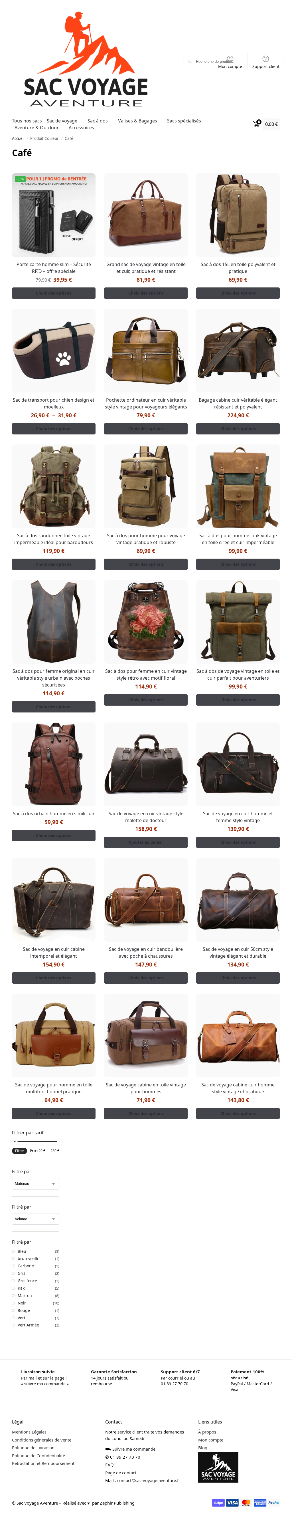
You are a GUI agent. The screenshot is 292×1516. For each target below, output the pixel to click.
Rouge (24, 1300)
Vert (21, 1307)
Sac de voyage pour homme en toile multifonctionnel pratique (53, 1078)
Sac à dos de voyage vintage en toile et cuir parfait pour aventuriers (234, 668)
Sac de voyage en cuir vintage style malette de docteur (143, 809)
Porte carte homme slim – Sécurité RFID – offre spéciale (53, 266)
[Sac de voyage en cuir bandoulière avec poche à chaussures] (144, 892)
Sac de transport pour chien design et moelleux (53, 400)
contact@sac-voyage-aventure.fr (147, 1470)
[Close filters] (61, 1123)
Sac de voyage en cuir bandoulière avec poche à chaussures (144, 944)
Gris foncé (27, 1270)
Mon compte (226, 66)
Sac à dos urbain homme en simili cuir (53, 806)
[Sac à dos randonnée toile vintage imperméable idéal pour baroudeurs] (53, 483)
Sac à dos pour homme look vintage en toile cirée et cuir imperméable (234, 534)
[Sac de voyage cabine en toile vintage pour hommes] (144, 1026)
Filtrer (19, 1141)
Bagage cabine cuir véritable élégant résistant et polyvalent (234, 400)
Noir (22, 1293)
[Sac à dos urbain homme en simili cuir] (53, 758)
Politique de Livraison (33, 1437)
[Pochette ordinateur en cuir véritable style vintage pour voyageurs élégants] (144, 348)
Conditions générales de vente (41, 1430)
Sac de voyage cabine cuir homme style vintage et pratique (234, 1078)
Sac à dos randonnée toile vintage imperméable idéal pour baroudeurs (53, 534)
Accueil (18, 138)
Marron (25, 1285)
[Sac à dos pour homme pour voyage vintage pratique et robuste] (144, 483)
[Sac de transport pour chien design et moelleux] (53, 348)
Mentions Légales (29, 1422)
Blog (199, 1437)
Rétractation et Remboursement (43, 1453)
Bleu (22, 1241)
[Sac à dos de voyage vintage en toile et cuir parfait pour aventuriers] (234, 617)
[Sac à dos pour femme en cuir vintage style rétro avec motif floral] (144, 617)
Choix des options (53, 291)
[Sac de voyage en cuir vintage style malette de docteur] (144, 758)
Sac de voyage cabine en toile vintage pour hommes (144, 1078)
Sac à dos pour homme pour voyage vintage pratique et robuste (144, 534)
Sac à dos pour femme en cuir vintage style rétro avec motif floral (143, 668)
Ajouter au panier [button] (144, 835)
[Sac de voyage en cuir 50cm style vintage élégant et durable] (234, 892)
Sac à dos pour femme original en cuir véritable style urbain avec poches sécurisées (53, 672)
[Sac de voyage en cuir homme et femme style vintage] (234, 758)
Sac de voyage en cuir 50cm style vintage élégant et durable (234, 944)
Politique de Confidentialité (38, 1445)
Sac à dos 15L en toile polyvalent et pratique (234, 266)
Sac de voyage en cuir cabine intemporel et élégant (53, 944)
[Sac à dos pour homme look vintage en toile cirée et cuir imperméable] (234, 483)
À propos (204, 1422)
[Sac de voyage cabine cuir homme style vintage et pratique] (234, 1026)
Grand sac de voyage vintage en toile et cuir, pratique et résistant (143, 266)
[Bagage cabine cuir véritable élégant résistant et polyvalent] (234, 348)
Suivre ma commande (132, 1439)
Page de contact (119, 1462)
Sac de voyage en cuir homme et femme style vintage (234, 809)
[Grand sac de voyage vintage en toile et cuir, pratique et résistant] (144, 214)
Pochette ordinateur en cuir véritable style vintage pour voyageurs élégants (144, 400)
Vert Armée (28, 1315)
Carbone (26, 1256)
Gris (21, 1263)
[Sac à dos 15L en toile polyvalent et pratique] (234, 214)
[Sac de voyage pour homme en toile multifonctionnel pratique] (53, 1026)
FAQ (108, 1454)
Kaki (22, 1278)
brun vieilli (28, 1248)
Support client (261, 66)
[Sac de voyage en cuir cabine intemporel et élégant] (53, 892)
